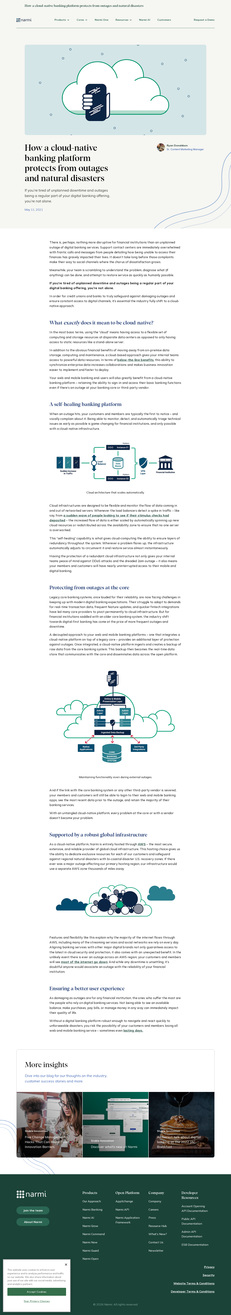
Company (155, 1201)
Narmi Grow (90, 1226)
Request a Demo (204, 19)
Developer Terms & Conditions (193, 1291)
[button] (62, 23)
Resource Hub (158, 1226)
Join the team (33, 1210)
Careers (154, 1209)
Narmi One (101, 19)
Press (152, 1217)
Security (209, 1275)
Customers (164, 19)
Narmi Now (89, 1242)
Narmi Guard (90, 1250)
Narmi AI (144, 19)
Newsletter (156, 1250)
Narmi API (122, 1209)
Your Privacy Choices (37, 1301)
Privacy (209, 1267)
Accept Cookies (37, 1291)
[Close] (66, 1265)
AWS (142, 844)
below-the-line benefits (135, 360)
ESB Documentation (195, 1244)
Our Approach (91, 1201)
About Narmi (33, 1222)
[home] (23, 23)
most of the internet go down (84, 962)
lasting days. (133, 1030)
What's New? (158, 1234)
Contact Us (156, 1242)
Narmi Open (90, 1258)
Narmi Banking (92, 1209)
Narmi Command (93, 1234)
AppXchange (124, 1201)
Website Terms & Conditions (194, 1283)
